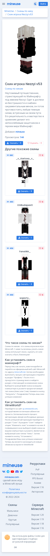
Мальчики (12, 510)
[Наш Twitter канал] (21, 471)
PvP (37, 469)
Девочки (12, 515)
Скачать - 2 (26, 284)
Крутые (12, 519)
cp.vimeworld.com (30, 408)
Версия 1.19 (37, 519)
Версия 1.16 (37, 487)
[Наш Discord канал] (17, 471)
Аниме (37, 482)
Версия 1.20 (37, 514)
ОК (15, 547)
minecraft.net (20, 372)
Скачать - (15, 143)
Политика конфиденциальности (14, 491)
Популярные (37, 474)
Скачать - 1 (26, 237)
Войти (43, 3)
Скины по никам (14, 88)
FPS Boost (37, 478)
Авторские (37, 491)
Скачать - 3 (26, 191)
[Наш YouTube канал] (12, 471)
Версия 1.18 (37, 523)
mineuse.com (12, 477)
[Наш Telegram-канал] (8, 471)
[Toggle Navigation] (3, 4)
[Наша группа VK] (3, 471)
